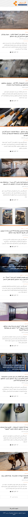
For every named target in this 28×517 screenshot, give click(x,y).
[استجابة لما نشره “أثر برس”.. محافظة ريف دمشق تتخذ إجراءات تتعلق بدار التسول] (14, 168)
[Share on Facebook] (15, 52)
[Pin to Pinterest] (12, 52)
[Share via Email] (10, 52)
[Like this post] (17, 52)
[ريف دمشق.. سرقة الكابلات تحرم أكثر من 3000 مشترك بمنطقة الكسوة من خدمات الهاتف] (14, 117)
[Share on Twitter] (14, 52)
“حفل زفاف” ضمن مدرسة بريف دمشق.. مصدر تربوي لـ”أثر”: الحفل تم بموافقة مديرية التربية (15, 328)
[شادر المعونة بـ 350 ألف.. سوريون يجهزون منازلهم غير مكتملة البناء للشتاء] (14, 68)
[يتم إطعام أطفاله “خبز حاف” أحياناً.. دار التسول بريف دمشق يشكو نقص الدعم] (14, 263)
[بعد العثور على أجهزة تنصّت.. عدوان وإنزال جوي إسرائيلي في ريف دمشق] (14, 20)
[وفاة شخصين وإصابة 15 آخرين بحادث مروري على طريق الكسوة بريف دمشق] (14, 216)
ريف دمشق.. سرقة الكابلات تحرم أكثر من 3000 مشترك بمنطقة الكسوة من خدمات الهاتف (15, 133)
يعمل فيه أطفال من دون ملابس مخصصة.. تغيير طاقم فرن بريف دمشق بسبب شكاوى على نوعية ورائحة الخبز (14, 378)
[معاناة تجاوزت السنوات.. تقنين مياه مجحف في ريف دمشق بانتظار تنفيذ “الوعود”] (14, 412)
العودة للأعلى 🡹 (14, 508)
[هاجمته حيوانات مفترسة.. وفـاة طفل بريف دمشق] (14, 461)
